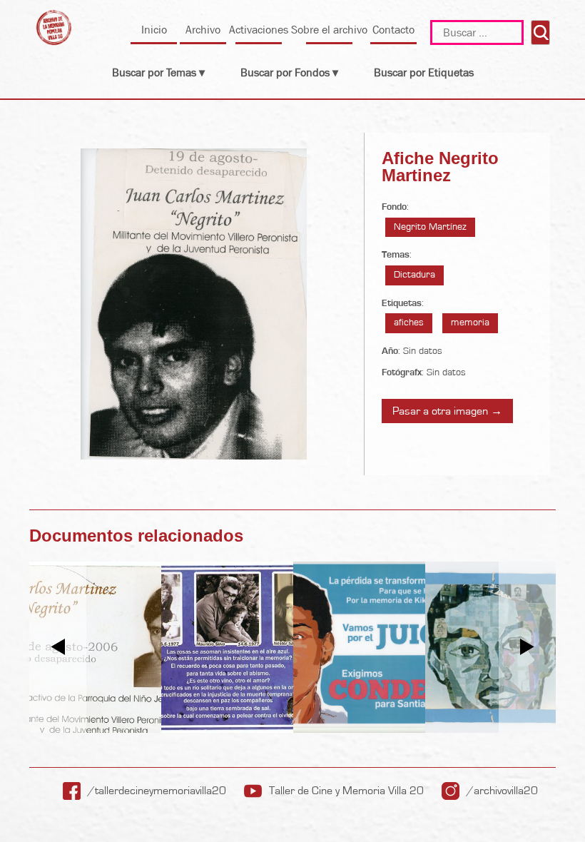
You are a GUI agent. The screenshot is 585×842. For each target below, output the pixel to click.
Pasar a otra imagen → (447, 411)
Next (527, 646)
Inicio (154, 29)
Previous (58, 646)
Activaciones (258, 29)
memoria (470, 323)
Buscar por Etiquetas (424, 72)
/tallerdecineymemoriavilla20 (157, 790)
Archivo (202, 29)
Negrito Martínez (430, 227)
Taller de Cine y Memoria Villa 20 (346, 790)
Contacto (393, 29)
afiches (409, 323)
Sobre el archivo (329, 29)
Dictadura (414, 275)
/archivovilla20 (502, 790)
